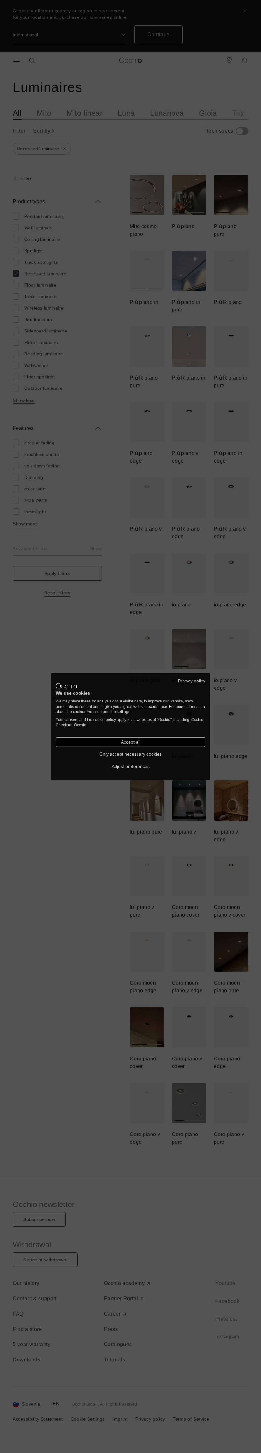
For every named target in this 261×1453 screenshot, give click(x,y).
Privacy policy (191, 680)
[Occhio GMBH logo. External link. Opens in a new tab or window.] (66, 686)
